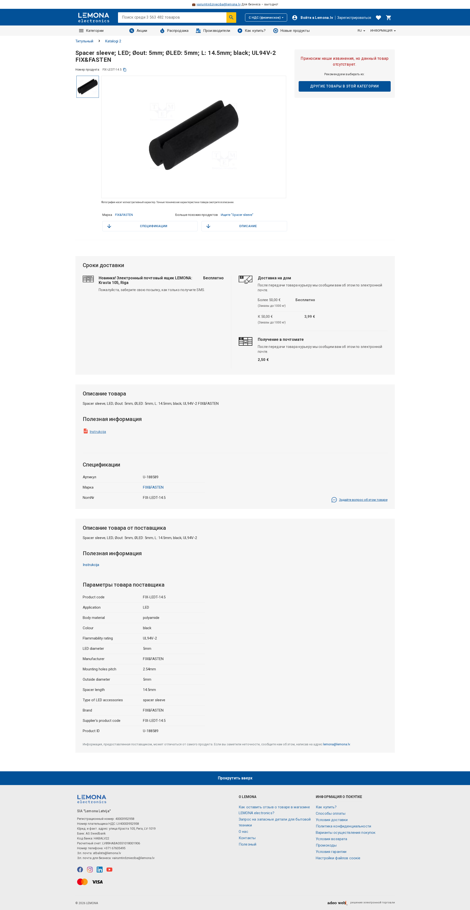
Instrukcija (98, 432)
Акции (142, 30)
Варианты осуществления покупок (346, 832)
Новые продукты (295, 30)
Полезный (247, 844)
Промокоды (326, 845)
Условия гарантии (331, 851)
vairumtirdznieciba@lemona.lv (219, 4)
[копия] (124, 69)
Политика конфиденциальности (343, 826)
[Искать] (231, 17)
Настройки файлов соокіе (338, 858)
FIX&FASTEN (124, 215)
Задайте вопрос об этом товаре (363, 500)
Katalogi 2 (113, 41)
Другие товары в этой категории (344, 86)
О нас (243, 831)
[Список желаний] (378, 18)
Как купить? (255, 30)
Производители (216, 30)
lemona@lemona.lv (336, 744)
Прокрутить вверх (235, 778)
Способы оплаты (330, 813)
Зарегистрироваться (354, 18)
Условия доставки (332, 820)
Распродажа (178, 30)
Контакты (247, 838)
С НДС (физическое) (265, 17)
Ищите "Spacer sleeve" (237, 215)
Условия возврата (331, 839)
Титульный (84, 41)
